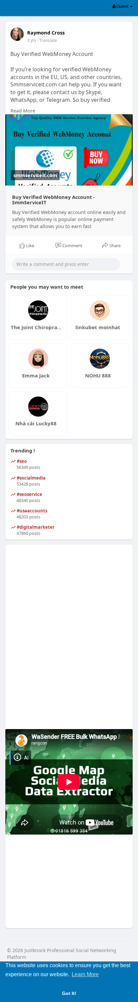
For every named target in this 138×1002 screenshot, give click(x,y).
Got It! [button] (69, 993)
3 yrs (31, 40)
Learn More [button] (85, 974)
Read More (22, 110)
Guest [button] (122, 6)
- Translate (47, 40)
